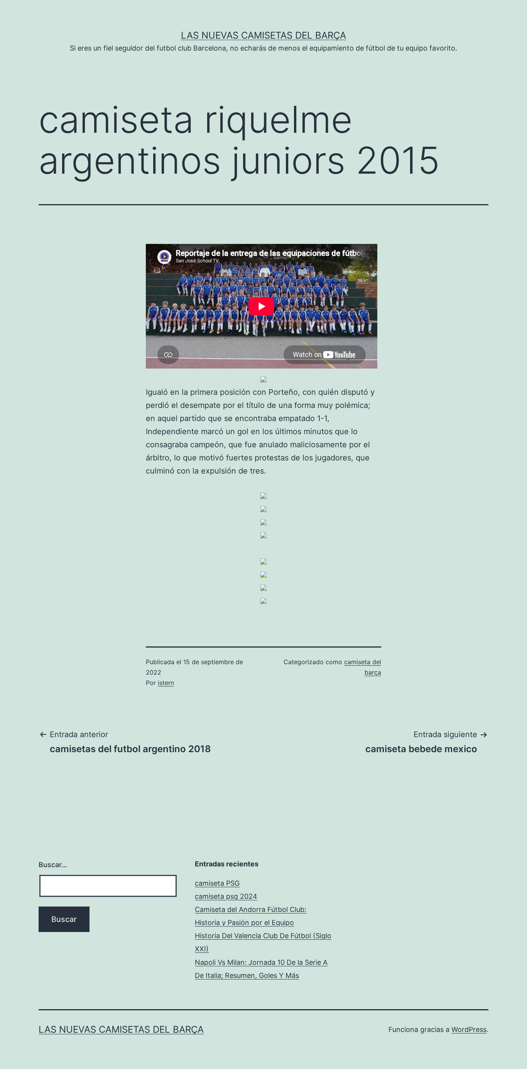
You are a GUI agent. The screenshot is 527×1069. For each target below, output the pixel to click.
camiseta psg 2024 (226, 896)
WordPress (468, 1029)
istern (166, 683)
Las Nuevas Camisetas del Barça (263, 35)
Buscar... (53, 865)
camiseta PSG (217, 883)
